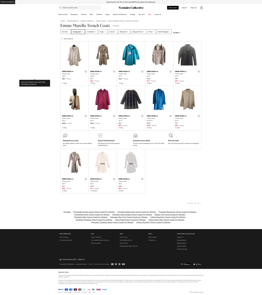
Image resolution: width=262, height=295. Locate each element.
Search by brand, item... (71, 8)
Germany (84, 292)
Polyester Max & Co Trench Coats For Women (129, 217)
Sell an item (173, 8)
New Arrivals (62, 14)
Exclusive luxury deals (141, 140)
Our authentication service (100, 240)
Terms (90, 264)
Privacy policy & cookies (102, 264)
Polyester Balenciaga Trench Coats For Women (136, 212)
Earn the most (173, 140)
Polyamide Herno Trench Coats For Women (92, 214)
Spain (89, 292)
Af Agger (67, 212)
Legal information (81, 264)
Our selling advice (126, 240)
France (60, 292)
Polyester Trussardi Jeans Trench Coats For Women (112, 222)
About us (180, 237)
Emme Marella (72, 21)
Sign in (184, 8)
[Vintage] (137, 14)
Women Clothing (87, 21)
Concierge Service (66, 240)
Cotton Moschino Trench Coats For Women (168, 217)
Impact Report (182, 243)
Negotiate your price (70, 140)
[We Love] (146, 14)
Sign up (194, 8)
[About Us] (163, 14)
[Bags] (111, 14)
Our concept (64, 237)
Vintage (132, 14)
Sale (149, 14)
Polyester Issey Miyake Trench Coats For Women (132, 214)
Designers (74, 14)
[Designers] (79, 14)
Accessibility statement (67, 264)
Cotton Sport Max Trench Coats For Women (166, 220)
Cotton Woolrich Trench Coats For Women (153, 222)
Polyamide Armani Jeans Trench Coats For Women (94, 212)
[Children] (104, 14)
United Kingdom (67, 292)
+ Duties (68, 79)
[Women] (88, 14)
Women (84, 14)
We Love (142, 14)
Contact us (152, 240)
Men (91, 14)
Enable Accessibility (7, 2)
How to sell (123, 237)
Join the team (181, 246)
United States (77, 292)
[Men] (94, 14)
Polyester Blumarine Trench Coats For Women (177, 212)
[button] (201, 7)
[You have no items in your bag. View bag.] (201, 7)
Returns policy (96, 243)
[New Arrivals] (69, 14)
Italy (94, 292)
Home (62, 21)
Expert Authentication (106, 140)
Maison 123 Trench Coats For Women (170, 214)
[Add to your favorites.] (86, 71)
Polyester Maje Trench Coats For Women (90, 217)
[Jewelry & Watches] (128, 14)
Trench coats (101, 21)
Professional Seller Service (129, 246)
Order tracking (96, 237)
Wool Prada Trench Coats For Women (130, 220)
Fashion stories (182, 249)
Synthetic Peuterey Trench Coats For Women (94, 220)
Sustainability (181, 240)
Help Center (152, 237)
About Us (157, 14)
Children (99, 14)
